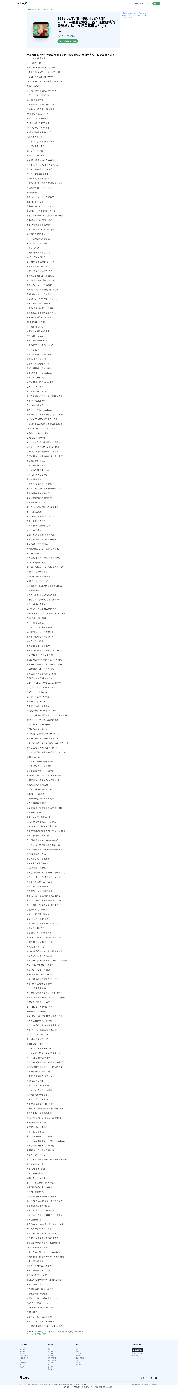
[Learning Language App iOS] (137, 1350)
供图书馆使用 (24, 1362)
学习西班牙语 (52, 1351)
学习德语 (50, 1356)
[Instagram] (142, 1378)
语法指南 (78, 1364)
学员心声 (22, 1364)
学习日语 (50, 1362)
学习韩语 (50, 1367)
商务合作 (22, 1360)
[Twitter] (151, 1378)
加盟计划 (78, 1360)
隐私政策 (141, 1384)
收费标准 (22, 1351)
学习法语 (50, 1353)
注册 (62, 1331)
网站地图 (147, 1384)
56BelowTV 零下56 (49, 9)
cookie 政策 (108, 1387)
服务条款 (134, 1384)
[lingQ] (22, 3)
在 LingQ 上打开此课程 (36, 1334)
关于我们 (22, 1349)
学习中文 (31, 9)
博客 (77, 1351)
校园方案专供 (24, 1358)
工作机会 (78, 1356)
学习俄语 (50, 1369)
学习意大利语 (52, 1358)
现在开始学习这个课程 (67, 41)
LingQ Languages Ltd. (35, 1384)
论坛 (77, 1349)
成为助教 (78, 1353)
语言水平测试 (80, 1358)
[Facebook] (147, 1378)
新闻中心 (78, 1362)
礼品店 (22, 1367)
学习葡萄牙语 (52, 1360)
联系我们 (22, 1353)
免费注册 (156, 3)
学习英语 (50, 1349)
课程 (38, 9)
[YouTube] (156, 1378)
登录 (148, 3)
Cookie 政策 (154, 1384)
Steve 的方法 (24, 1356)
